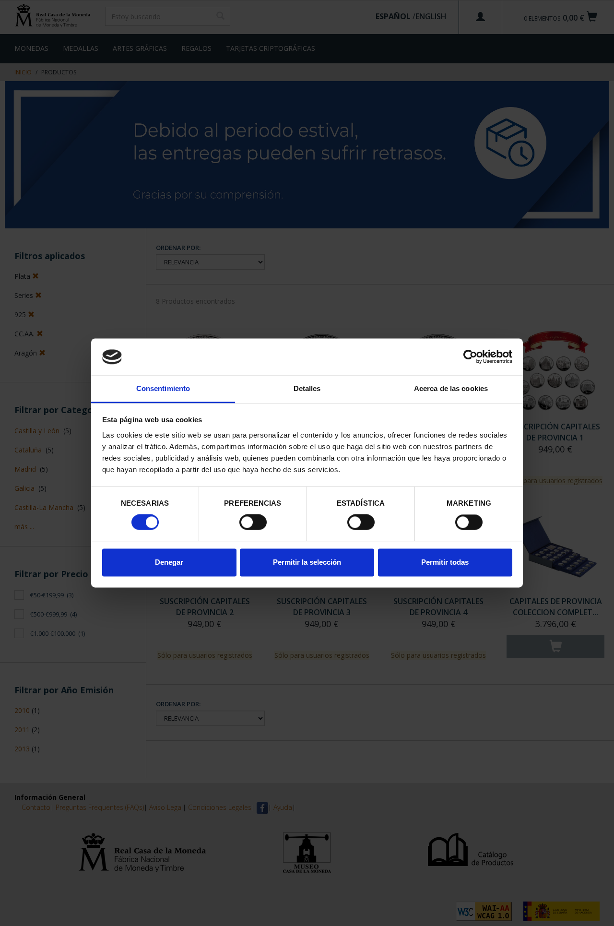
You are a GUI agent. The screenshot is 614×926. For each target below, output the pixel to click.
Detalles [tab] (307, 388)
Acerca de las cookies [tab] (451, 388)
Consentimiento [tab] (163, 388)
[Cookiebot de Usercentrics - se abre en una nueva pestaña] (470, 357)
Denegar (169, 562)
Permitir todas (445, 562)
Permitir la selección (307, 562)
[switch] (253, 522)
